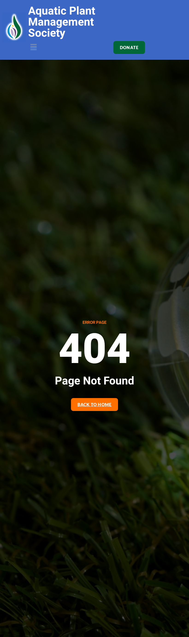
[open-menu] (32, 47)
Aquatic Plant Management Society (61, 22)
